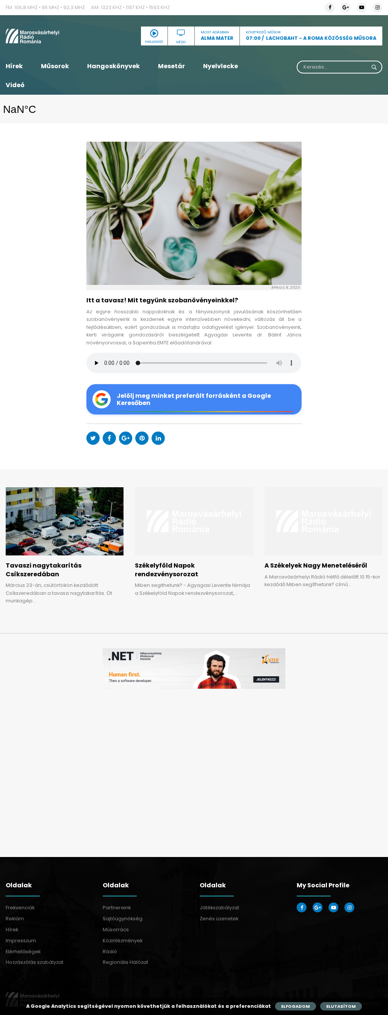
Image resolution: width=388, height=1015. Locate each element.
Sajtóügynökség (122, 918)
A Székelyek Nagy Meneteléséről (315, 565)
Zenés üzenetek (219, 918)
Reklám (15, 918)
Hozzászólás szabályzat (34, 962)
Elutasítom (341, 1006)
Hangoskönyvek (113, 66)
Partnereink (117, 907)
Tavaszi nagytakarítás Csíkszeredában (43, 569)
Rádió (110, 951)
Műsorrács (116, 929)
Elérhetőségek (23, 951)
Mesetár (171, 66)
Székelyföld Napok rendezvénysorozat (166, 569)
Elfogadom (295, 1006)
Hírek (14, 66)
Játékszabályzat (219, 907)
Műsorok (55, 66)
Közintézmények (122, 940)
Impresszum (21, 940)
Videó (15, 85)
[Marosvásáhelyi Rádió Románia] (65, 36)
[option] (194, 668)
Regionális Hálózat (125, 962)
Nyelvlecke (220, 66)
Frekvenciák (20, 907)
